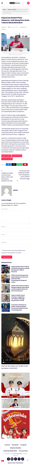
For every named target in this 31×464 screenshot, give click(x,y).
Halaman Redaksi (15, 448)
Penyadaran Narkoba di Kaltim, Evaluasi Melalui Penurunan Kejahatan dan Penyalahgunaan (19, 307)
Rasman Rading (16, 155)
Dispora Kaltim (6, 155)
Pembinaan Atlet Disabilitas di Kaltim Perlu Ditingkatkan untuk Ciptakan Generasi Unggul (24, 175)
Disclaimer (15, 445)
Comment (5, 209)
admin (5, 27)
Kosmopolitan (18, 453)
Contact (7, 445)
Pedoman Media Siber (10, 451)
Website (3, 242)
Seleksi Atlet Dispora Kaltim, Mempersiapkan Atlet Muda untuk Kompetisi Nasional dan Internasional (20, 288)
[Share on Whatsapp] (19, 164)
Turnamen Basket (7, 159)
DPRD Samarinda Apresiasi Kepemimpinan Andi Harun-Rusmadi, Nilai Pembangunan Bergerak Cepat (20, 278)
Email (3, 234)
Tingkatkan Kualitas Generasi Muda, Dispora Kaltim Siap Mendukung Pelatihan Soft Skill (7, 177)
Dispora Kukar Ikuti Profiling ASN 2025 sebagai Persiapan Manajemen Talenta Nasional (20, 269)
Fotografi (23, 445)
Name (3, 227)
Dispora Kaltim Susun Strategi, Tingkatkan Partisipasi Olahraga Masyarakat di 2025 (18, 297)
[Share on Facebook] (8, 164)
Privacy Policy (23, 451)
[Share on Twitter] (14, 164)
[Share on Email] (25, 164)
